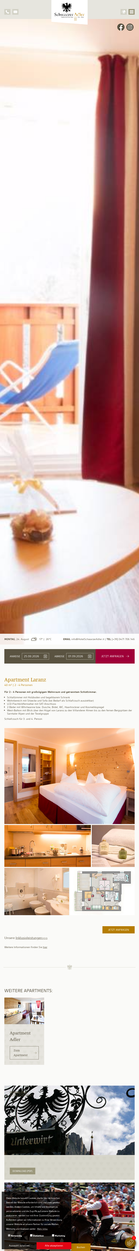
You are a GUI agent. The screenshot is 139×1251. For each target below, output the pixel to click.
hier (45, 947)
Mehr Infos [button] (42, 1228)
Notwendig (16, 1235)
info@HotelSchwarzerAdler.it (87, 639)
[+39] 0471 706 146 (123, 639)
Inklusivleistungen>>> (32, 938)
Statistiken (38, 1235)
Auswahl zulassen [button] (19, 1245)
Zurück (4, 332)
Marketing (59, 1235)
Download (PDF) (22, 1171)
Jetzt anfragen (118, 930)
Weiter (134, 332)
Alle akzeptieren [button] (54, 1245)
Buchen (81, 1247)
